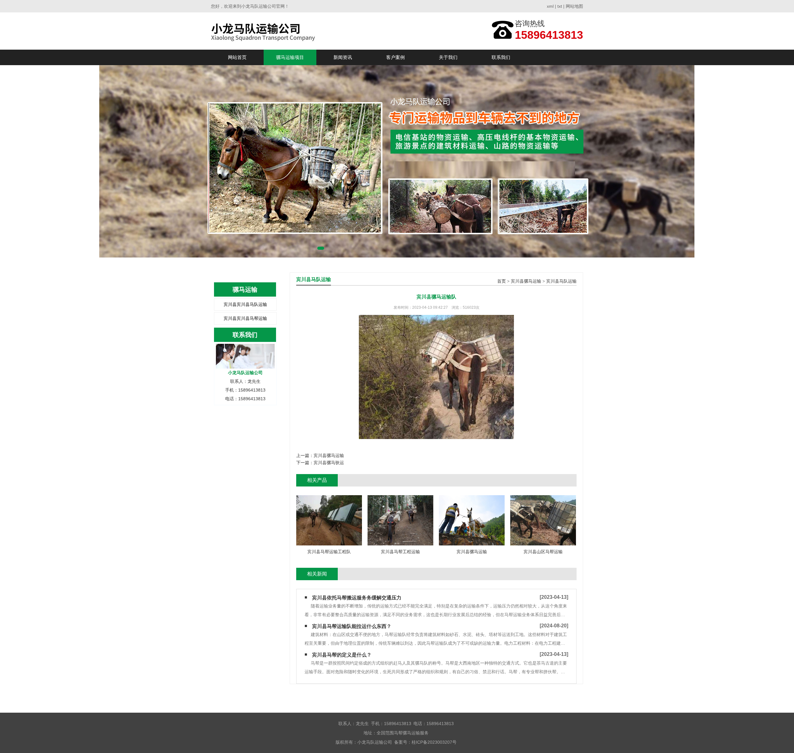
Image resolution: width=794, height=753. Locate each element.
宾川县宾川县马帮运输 (245, 318)
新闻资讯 (342, 57)
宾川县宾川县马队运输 (245, 304)
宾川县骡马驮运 (329, 462)
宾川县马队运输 (561, 281)
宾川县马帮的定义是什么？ (342, 654)
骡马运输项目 (290, 57)
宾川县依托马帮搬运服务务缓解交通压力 (356, 597)
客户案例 (395, 57)
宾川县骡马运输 (526, 281)
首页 (501, 281)
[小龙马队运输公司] (265, 31)
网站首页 (237, 57)
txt (559, 6)
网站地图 (574, 6)
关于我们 (448, 57)
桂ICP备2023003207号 (434, 742)
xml (550, 6)
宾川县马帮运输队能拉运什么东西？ (351, 626)
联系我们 (501, 57)
